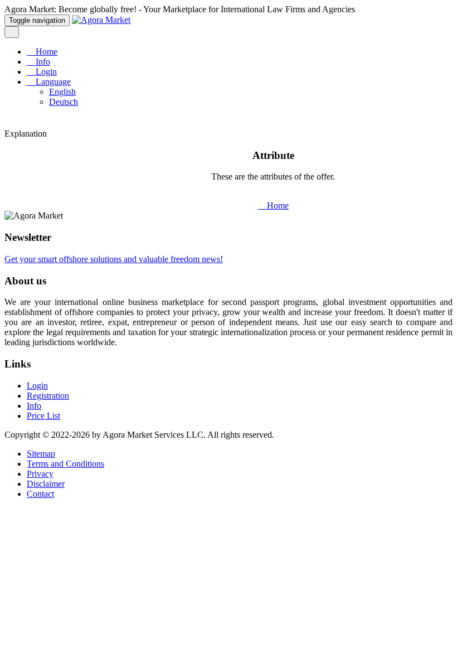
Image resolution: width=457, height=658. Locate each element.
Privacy (40, 473)
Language (52, 81)
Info (41, 61)
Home (45, 51)
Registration (48, 395)
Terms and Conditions (65, 463)
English (62, 91)
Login (45, 71)
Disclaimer (46, 483)
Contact (40, 494)
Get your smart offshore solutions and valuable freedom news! (113, 259)
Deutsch (63, 102)
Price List (43, 415)
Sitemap (41, 453)
